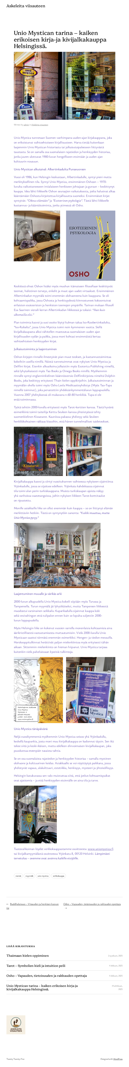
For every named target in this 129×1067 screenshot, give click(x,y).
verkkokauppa (58, 875)
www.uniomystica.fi (100, 849)
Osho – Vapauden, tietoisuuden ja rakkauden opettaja (92, 904)
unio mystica (43, 875)
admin (26, 124)
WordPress (118, 1058)
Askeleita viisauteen (39, 124)
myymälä (29, 875)
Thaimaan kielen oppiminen (27, 955)
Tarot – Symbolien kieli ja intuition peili (35, 965)
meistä (18, 875)
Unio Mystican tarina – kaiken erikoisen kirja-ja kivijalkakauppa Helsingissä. (42, 987)
